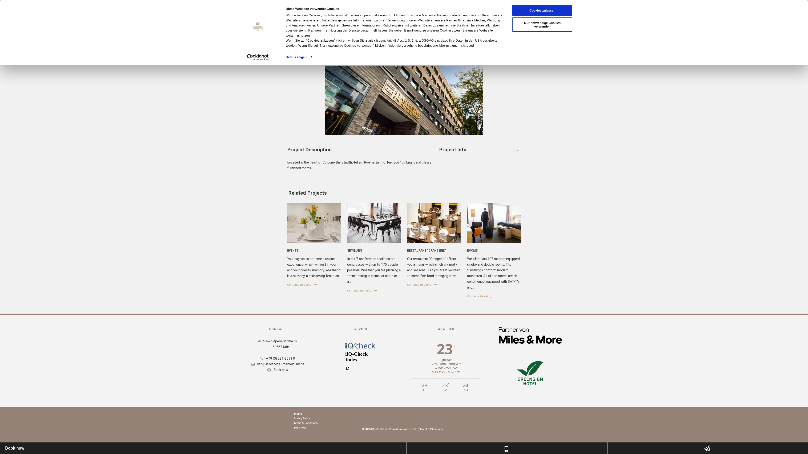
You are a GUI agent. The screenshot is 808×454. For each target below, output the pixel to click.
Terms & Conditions (306, 423)
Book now (280, 370)
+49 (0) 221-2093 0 (280, 358)
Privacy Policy (302, 418)
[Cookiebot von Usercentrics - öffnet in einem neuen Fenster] (257, 57)
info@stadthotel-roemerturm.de (280, 364)
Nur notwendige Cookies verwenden (542, 24)
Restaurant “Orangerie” (426, 250)
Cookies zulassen (542, 10)
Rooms (472, 250)
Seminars (354, 250)
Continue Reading (299, 284)
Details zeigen (296, 57)
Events (293, 250)
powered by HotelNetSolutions (424, 429)
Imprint (298, 413)
